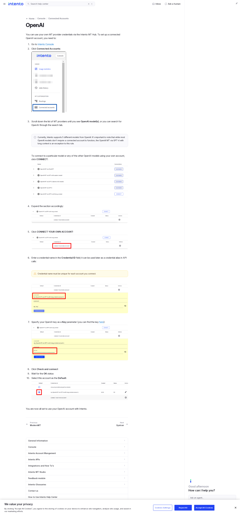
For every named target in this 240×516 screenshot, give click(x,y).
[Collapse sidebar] (236, 3)
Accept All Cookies (204, 507)
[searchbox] (58, 4)
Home (31, 18)
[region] (120, 508)
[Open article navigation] (4, 4)
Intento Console (46, 44)
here (101, 322)
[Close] (235, 508)
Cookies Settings (163, 507)
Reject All (183, 507)
